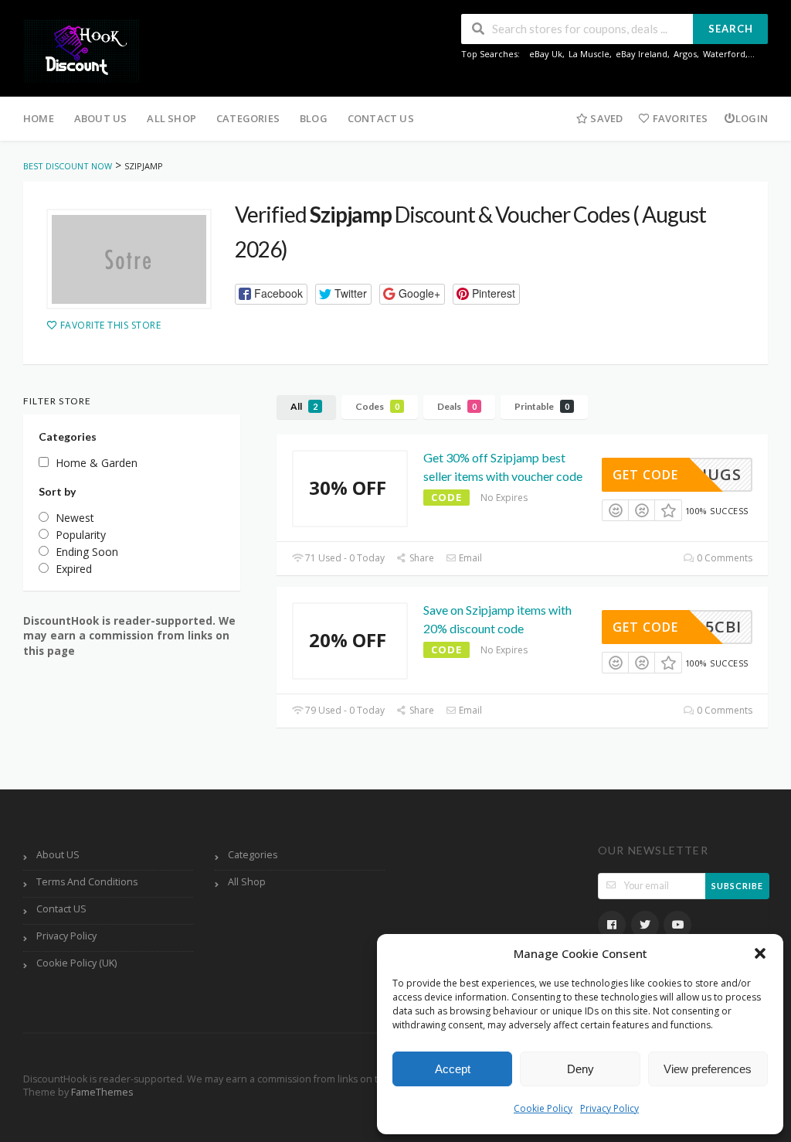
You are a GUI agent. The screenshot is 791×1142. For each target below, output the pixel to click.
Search (730, 28)
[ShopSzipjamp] (129, 259)
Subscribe (737, 886)
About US (100, 118)
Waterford (724, 54)
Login (751, 118)
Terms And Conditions (86, 881)
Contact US (381, 118)
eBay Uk (545, 54)
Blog (314, 118)
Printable (541, 406)
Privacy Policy (609, 1108)
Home (38, 118)
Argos (685, 54)
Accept (452, 1069)
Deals (457, 406)
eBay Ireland (641, 54)
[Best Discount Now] (81, 50)
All (303, 406)
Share (420, 557)
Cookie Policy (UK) (76, 963)
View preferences (708, 1069)
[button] (760, 953)
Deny (580, 1069)
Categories (248, 118)
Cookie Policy (543, 1108)
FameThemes (102, 1092)
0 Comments (723, 557)
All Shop (171, 118)
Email (469, 557)
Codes (377, 406)
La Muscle (589, 54)
